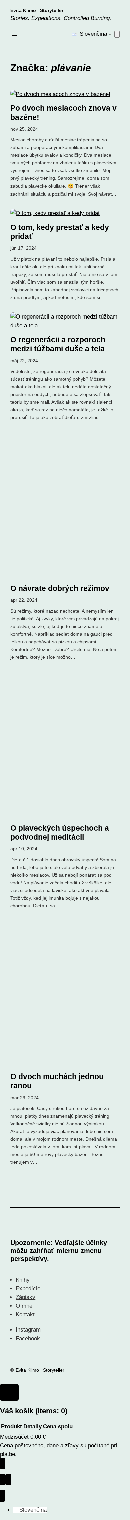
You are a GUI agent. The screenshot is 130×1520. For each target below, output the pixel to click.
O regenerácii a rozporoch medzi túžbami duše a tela (57, 344)
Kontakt (25, 1314)
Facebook (28, 1338)
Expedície (28, 1288)
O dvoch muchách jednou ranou (57, 1081)
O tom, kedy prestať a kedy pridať (59, 232)
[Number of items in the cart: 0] (117, 34)
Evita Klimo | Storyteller (36, 10)
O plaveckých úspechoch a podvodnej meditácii (59, 832)
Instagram (28, 1329)
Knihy (23, 1280)
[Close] (9, 1392)
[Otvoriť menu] (14, 34)
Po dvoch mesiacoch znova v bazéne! (63, 112)
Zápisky (25, 1297)
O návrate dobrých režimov (59, 588)
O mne (24, 1306)
